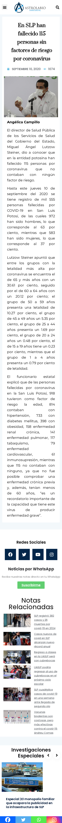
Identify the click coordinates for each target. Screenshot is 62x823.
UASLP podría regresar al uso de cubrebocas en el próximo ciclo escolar (45, 675)
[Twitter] (24, 554)
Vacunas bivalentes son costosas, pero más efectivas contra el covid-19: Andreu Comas (46, 722)
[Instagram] (51, 554)
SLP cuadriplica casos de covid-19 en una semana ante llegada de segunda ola (45, 698)
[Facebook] (10, 554)
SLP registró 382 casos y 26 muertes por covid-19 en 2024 (44, 622)
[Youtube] (38, 554)
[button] (4, 7)
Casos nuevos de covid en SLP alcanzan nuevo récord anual (45, 640)
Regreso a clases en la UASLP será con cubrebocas (45, 656)
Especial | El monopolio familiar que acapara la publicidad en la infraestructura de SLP (30, 803)
